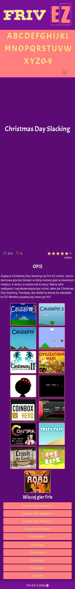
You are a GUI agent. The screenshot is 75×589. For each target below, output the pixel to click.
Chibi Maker (37, 536)
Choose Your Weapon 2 (37, 521)
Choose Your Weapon (37, 529)
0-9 (46, 61)
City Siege (37, 545)
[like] (5, 253)
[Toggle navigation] (65, 72)
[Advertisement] (37, 102)
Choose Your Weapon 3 (37, 513)
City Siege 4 (37, 568)
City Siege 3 (37, 560)
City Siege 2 (37, 552)
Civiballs (37, 575)
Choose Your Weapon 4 (37, 506)
